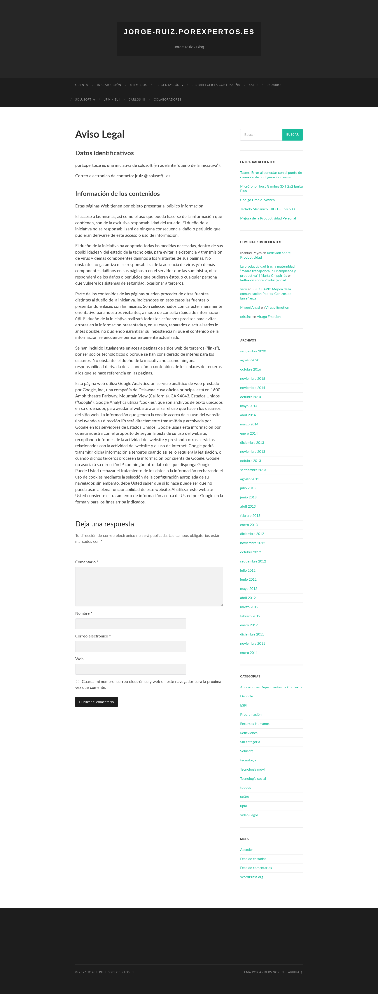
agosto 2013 (249, 479)
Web (79, 659)
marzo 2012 (249, 607)
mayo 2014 (248, 406)
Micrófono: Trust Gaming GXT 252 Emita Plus (271, 189)
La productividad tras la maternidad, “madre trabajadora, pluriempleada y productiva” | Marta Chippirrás (268, 271)
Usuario (273, 85)
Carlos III (137, 99)
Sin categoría (250, 742)
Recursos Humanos (255, 724)
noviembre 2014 (252, 388)
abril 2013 (248, 506)
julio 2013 (248, 488)
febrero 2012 (250, 616)
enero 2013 (249, 525)
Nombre (84, 614)
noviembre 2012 (252, 543)
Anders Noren (271, 972)
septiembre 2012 (253, 561)
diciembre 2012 (252, 534)
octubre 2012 (250, 552)
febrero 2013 (250, 515)
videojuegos (249, 815)
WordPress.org (251, 877)
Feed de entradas (253, 859)
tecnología (248, 760)
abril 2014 (248, 415)
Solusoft (246, 751)
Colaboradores (167, 99)
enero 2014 (249, 433)
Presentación (168, 85)
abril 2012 (248, 598)
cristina (246, 317)
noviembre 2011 (252, 643)
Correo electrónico (93, 636)
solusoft (83, 99)
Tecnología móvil (253, 769)
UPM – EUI (111, 99)
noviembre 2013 (252, 451)
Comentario (86, 562)
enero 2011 (249, 653)
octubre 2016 (250, 369)
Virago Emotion (277, 307)
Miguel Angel (250, 307)
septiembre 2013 (253, 470)
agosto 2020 (249, 360)
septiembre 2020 (253, 351)
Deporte (246, 696)
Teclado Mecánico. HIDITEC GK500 (267, 209)
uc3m (244, 797)
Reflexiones (248, 733)
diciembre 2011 (252, 634)
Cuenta (81, 85)
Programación (251, 714)
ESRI (243, 705)
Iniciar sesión (109, 85)
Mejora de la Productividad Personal (268, 218)
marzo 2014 (249, 424)
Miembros (138, 85)
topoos (245, 787)
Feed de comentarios (256, 868)
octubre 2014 (250, 397)
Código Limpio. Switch (257, 200)
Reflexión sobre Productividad (263, 280)
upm (243, 806)
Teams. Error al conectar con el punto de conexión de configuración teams (271, 175)
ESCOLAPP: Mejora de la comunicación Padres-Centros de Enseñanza (265, 293)
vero (243, 289)
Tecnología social (253, 778)
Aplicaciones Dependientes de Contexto (271, 687)
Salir (253, 85)
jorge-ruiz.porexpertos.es (189, 32)
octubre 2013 (250, 461)
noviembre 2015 (252, 378)
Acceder (246, 849)
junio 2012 (248, 579)
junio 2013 (248, 497)
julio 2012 (248, 570)
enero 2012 (249, 625)
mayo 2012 (248, 588)
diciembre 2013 (252, 442)
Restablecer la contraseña (216, 85)
